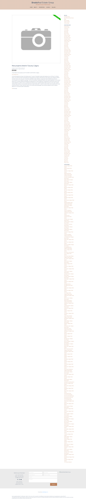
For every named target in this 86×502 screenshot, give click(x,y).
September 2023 (67, 69)
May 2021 (66, 105)
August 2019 (66, 130)
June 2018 (66, 145)
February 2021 (67, 109)
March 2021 (66, 107)
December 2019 (67, 125)
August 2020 (66, 116)
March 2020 (66, 121)
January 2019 (66, 139)
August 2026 (66, 27)
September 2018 (67, 142)
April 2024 (66, 60)
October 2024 (67, 53)
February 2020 (67, 123)
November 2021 (67, 97)
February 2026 (67, 35)
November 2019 (67, 126)
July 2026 (66, 28)
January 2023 (67, 79)
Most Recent (66, 26)
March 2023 (66, 77)
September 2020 (67, 115)
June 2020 (66, 119)
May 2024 (66, 59)
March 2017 (66, 162)
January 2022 (67, 95)
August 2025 (66, 41)
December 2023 (67, 65)
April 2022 (66, 91)
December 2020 (67, 111)
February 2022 (67, 93)
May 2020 (66, 120)
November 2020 (67, 112)
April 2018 (66, 148)
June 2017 (66, 158)
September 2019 (67, 129)
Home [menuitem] (31, 7)
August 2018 (66, 143)
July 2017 (66, 157)
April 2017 (66, 161)
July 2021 (66, 102)
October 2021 (67, 98)
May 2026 (66, 31)
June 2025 (66, 44)
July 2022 (66, 87)
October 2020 (67, 114)
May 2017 (66, 159)
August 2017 (66, 156)
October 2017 (67, 154)
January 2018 (66, 152)
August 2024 (66, 55)
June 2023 (66, 73)
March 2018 (66, 149)
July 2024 (66, 56)
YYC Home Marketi (68, 462)
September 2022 (67, 84)
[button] (17, 479)
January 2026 (67, 36)
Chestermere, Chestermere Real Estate (67, 216)
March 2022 (66, 92)
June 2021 (66, 103)
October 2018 (67, 140)
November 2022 (67, 82)
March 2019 (66, 137)
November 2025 (67, 37)
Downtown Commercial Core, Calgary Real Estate (69, 253)
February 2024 (67, 63)
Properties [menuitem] (41, 7)
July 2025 (66, 42)
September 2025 (67, 40)
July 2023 (66, 72)
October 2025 (67, 39)
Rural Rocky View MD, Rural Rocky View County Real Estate (68, 398)
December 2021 (67, 96)
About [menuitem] (35, 7)
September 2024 (67, 54)
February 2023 (67, 78)
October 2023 (67, 68)
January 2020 (67, 124)
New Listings (66, 20)
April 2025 (66, 46)
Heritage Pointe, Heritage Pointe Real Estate (68, 285)
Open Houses (67, 21)
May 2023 (66, 74)
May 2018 (66, 147)
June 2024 (66, 58)
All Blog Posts (67, 16)
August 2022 (66, 86)
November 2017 (67, 153)
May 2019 (66, 134)
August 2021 (66, 101)
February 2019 (67, 138)
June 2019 (66, 133)
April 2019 (66, 135)
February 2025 (67, 49)
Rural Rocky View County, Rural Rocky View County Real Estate (69, 394)
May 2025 (66, 45)
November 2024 (67, 51)
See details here (15, 74)
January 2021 (66, 110)
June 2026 (66, 30)
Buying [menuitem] (48, 7)
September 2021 (67, 100)
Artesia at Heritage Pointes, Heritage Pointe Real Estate (69, 177)
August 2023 (66, 70)
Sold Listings (66, 23)
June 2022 (66, 88)
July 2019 (66, 131)
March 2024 (66, 62)
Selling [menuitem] (53, 7)
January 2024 (67, 64)
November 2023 (67, 67)
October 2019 (67, 128)
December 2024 (67, 50)
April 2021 (66, 106)
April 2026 (66, 32)
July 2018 (66, 144)
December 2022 (67, 81)
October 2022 (67, 83)
